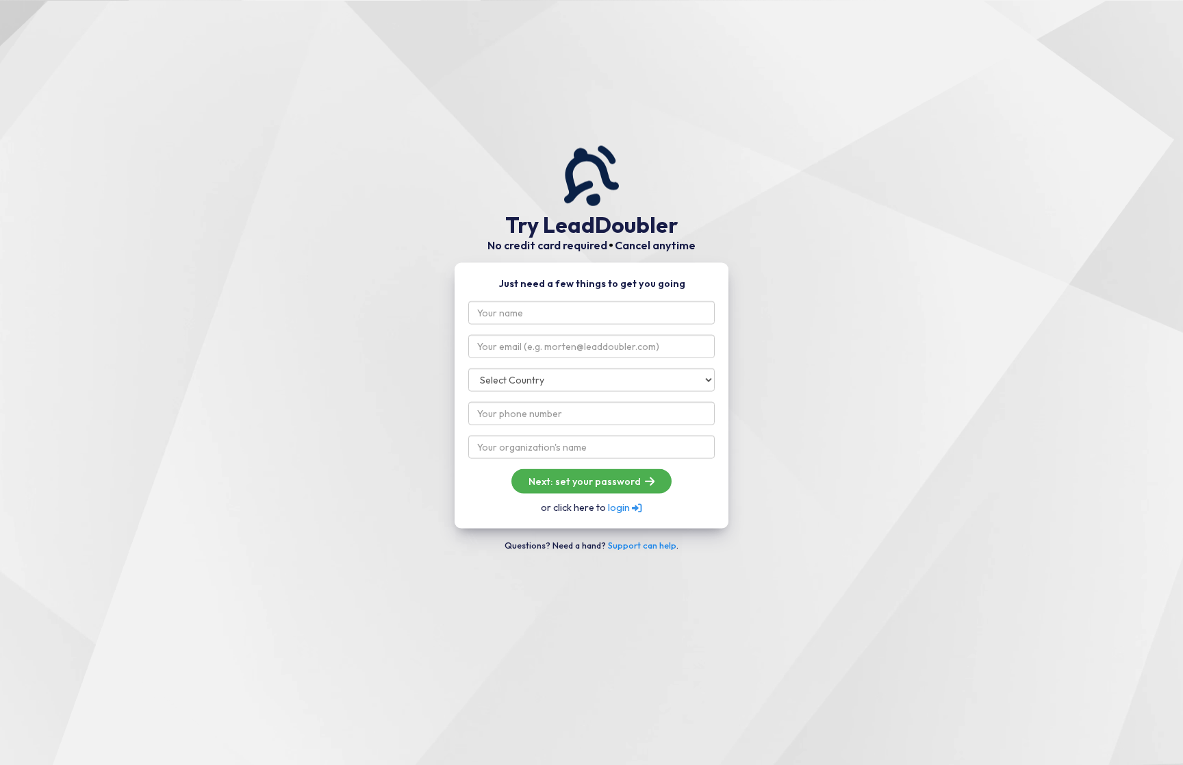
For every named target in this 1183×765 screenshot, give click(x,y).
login (620, 507)
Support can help (642, 544)
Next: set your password (586, 481)
